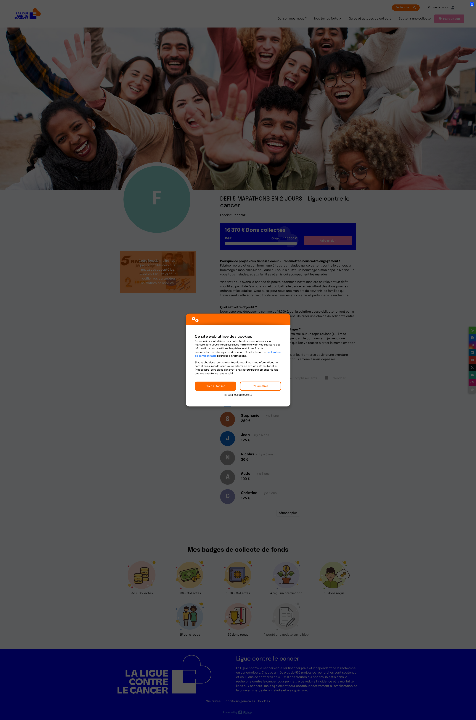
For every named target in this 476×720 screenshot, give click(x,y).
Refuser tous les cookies (238, 395)
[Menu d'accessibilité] (472, 4)
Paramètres (260, 386)
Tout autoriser (215, 386)
